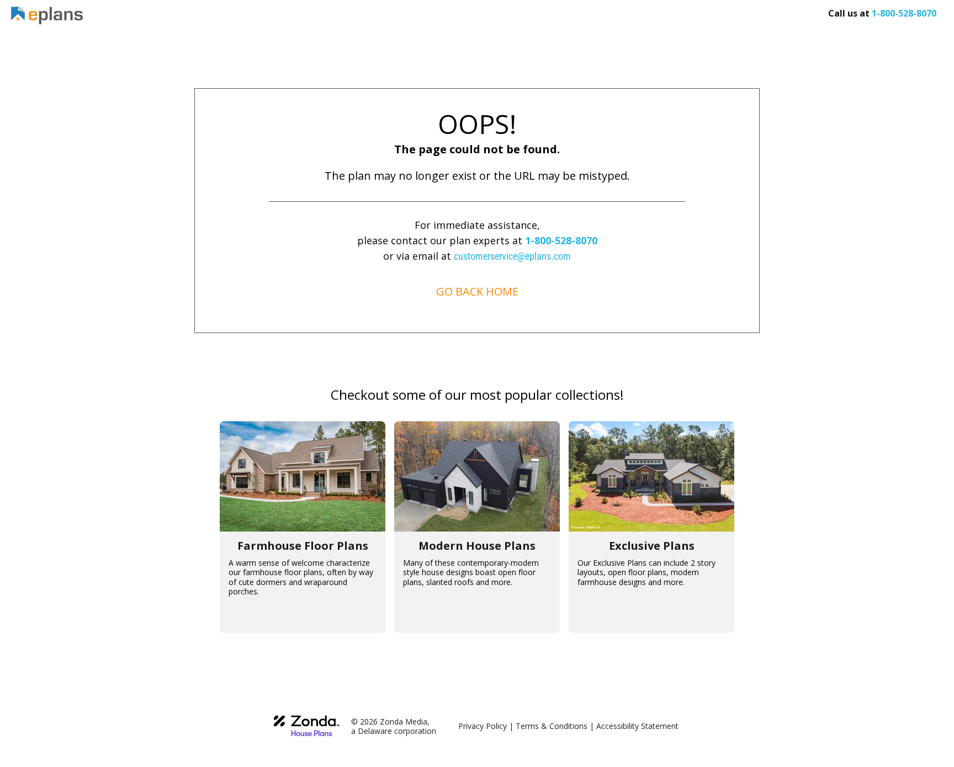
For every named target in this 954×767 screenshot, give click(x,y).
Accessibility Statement (637, 726)
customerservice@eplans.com (512, 256)
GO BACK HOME (477, 291)
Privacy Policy (482, 726)
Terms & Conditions (551, 726)
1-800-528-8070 (561, 240)
